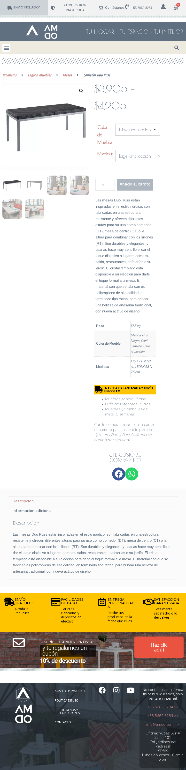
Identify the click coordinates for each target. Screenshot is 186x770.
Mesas (67, 75)
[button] (6, 48)
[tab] (93, 501)
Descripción (23, 501)
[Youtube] (130, 690)
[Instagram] (116, 690)
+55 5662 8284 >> (162, 706)
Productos (9, 75)
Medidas (105, 153)
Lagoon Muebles (39, 75)
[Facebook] (102, 690)
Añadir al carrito (135, 184)
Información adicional (32, 511)
